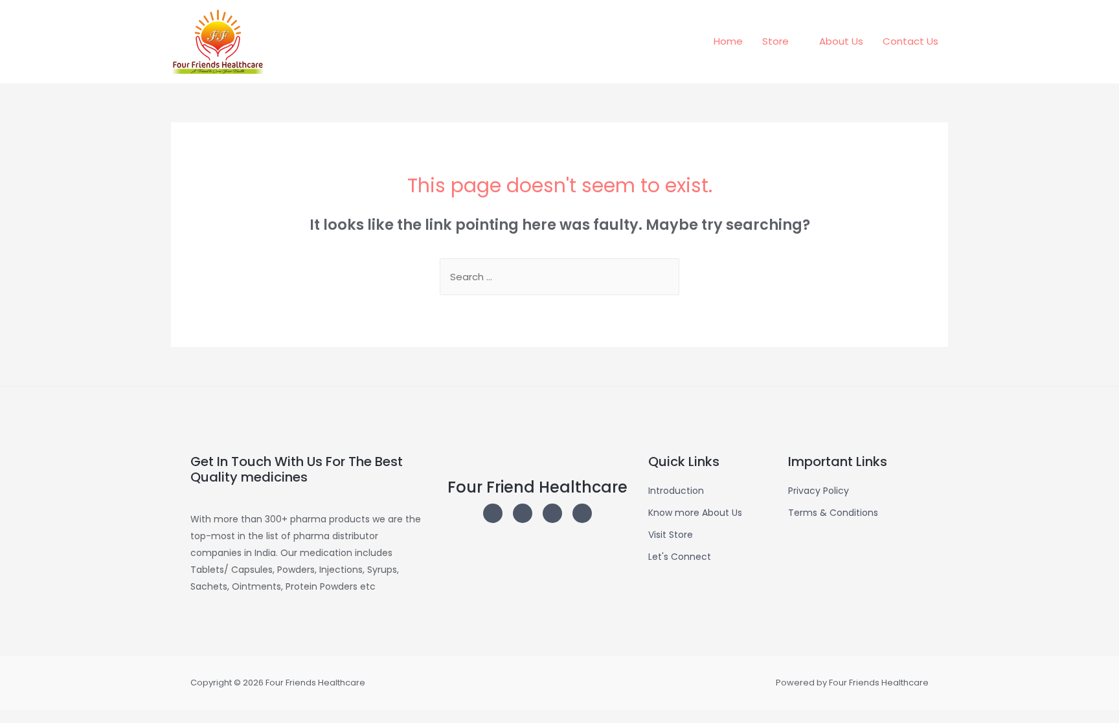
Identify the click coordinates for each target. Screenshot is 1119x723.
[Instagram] (493, 513)
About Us (841, 41)
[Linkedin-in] (552, 513)
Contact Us (910, 41)
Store (775, 41)
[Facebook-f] (582, 513)
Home (728, 41)
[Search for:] (559, 277)
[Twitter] (522, 513)
